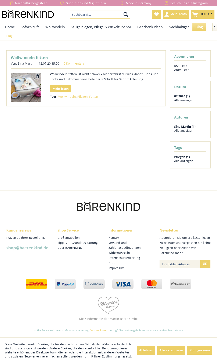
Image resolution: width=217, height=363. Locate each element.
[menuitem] (100, 14)
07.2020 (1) (182, 96)
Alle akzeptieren (171, 350)
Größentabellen (68, 238)
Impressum (116, 268)
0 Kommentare (74, 63)
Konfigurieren (200, 350)
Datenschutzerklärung (124, 258)
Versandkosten (99, 330)
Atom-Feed (181, 70)
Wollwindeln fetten (29, 57)
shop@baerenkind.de (27, 248)
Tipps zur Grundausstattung (77, 243)
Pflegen (82, 97)
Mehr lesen (61, 89)
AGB (111, 263)
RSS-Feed (180, 66)
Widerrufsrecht (119, 253)
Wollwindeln (67, 97)
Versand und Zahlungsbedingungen (124, 245)
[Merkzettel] (156, 14)
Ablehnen (146, 350)
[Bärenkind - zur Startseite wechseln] (28, 15)
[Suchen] (125, 14)
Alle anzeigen (183, 100)
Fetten (93, 97)
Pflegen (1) (182, 157)
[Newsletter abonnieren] (205, 264)
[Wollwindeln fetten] (26, 87)
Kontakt (113, 238)
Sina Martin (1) (185, 126)
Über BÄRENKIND (69, 248)
